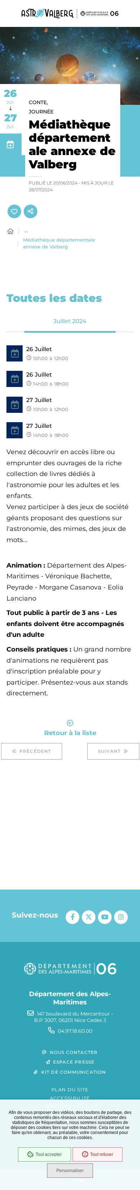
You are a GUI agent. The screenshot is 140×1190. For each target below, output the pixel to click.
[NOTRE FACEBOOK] (72, 917)
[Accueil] (10, 231)
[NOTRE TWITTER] (88, 917)
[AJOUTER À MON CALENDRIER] (11, 144)
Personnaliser (70, 1170)
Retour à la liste (70, 732)
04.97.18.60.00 (75, 1031)
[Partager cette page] (30, 211)
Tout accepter (49, 1154)
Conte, (38, 102)
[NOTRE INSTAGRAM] (121, 917)
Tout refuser (101, 1154)
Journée (41, 112)
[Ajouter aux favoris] (14, 211)
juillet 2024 (70, 321)
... (26, 230)
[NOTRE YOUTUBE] (105, 917)
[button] (70, 66)
